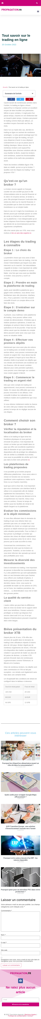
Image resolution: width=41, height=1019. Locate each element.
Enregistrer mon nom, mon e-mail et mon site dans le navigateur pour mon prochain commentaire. (20, 960)
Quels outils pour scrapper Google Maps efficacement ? (21, 796)
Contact (30, 1016)
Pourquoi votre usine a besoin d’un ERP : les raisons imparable (20, 859)
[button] (37, 3)
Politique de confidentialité (17, 1016)
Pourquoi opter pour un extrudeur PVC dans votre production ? (20, 891)
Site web (4, 950)
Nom (3, 935)
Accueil (5, 87)
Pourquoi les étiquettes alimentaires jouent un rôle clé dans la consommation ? (20, 764)
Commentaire (6, 910)
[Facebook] (20, 980)
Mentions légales (30, 1014)
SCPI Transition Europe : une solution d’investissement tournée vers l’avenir (20, 827)
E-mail (4, 942)
